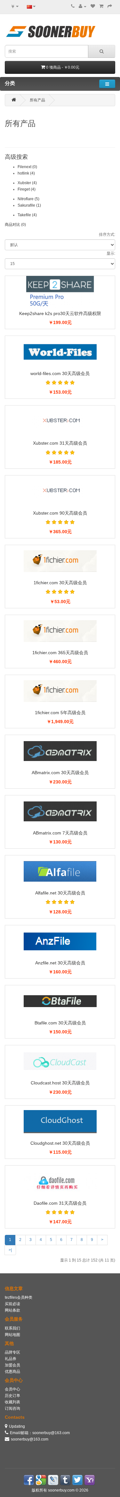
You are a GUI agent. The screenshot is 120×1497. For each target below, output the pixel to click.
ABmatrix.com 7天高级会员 (60, 832)
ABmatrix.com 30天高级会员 (60, 772)
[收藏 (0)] (93, 6)
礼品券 (10, 1358)
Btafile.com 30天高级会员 (60, 1022)
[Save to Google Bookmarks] (41, 1480)
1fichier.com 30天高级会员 (60, 582)
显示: (111, 253)
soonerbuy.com (62, 1490)
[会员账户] (82, 6)
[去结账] (110, 6)
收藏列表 (12, 1402)
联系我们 (12, 1328)
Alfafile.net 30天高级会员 (60, 892)
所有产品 (37, 100)
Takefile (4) (27, 215)
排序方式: (107, 234)
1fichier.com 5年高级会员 (60, 712)
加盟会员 (12, 1365)
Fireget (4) (27, 189)
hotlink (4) (26, 173)
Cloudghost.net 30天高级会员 (60, 1143)
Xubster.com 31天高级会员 (60, 443)
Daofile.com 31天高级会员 (60, 1203)
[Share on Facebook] (29, 1480)
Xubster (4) (27, 183)
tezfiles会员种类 (18, 1297)
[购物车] (101, 6)
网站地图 (12, 1334)
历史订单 (12, 1395)
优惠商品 (12, 1371)
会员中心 (12, 1389)
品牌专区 (12, 1352)
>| (10, 1250)
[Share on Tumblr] (65, 1480)
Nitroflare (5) (28, 199)
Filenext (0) (27, 167)
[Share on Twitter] (77, 1480)
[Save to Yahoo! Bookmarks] (89, 1480)
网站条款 (12, 1310)
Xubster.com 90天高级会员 (60, 513)
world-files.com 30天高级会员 (60, 373)
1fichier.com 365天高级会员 (60, 652)
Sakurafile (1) (29, 205)
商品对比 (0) (15, 224)
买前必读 (12, 1304)
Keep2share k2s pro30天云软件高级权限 (60, 313)
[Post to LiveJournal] (53, 1480)
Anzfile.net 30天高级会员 (60, 962)
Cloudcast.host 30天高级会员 (60, 1082)
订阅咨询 (12, 1408)
